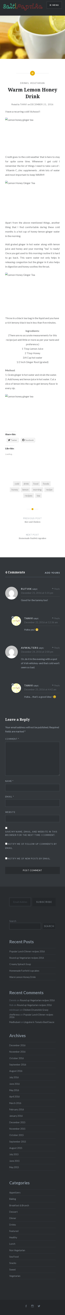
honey (15, 489)
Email (9, 796)
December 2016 (17, 1045)
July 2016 (14, 1077)
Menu (55, 5)
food (35, 483)
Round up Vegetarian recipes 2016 (26, 957)
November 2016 (17, 1051)
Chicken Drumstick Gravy (35, 1009)
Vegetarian (37, 83)
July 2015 (14, 1154)
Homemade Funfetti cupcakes (24, 970)
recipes (28, 495)
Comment (12, 739)
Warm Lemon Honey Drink (22, 977)
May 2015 (14, 1167)
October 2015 (16, 1135)
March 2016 (15, 1103)
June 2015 (14, 1161)
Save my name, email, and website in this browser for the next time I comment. (31, 833)
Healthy (13, 1237)
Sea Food (14, 1256)
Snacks (12, 1263)
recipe (49, 489)
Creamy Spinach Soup (20, 964)
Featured (13, 1231)
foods (46, 483)
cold (17, 483)
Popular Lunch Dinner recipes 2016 (27, 951)
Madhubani (14, 1022)
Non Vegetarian (17, 1250)
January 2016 (16, 1115)
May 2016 (14, 1090)
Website (10, 812)
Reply (57, 588)
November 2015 (17, 1128)
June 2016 (14, 1083)
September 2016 (17, 1064)
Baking (12, 1199)
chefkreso (14, 1014)
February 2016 (16, 1109)
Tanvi (23, 104)
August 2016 (15, 1071)
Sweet (12, 1269)
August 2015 (15, 1148)
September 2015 (17, 1141)
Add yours (52, 572)
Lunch (12, 1243)
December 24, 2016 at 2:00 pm (37, 651)
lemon (25, 489)
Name (9, 781)
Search (12, 921)
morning (37, 489)
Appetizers (15, 1192)
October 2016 (16, 1058)
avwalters (29, 647)
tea (38, 495)
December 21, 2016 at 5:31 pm (37, 592)
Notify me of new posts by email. (29, 858)
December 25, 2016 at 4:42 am (40, 689)
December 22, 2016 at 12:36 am (41, 622)
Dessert (13, 1211)
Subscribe (44, 901)
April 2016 (14, 1096)
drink (26, 483)
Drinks (24, 83)
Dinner (12, 1218)
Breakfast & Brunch (19, 1205)
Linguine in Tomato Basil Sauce (39, 1022)
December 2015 (17, 1122)
